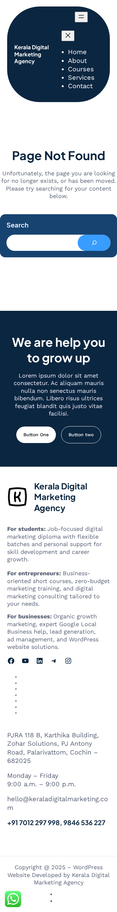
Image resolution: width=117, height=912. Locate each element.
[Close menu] (67, 35)
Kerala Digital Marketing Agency (31, 54)
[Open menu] (81, 17)
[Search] (94, 243)
